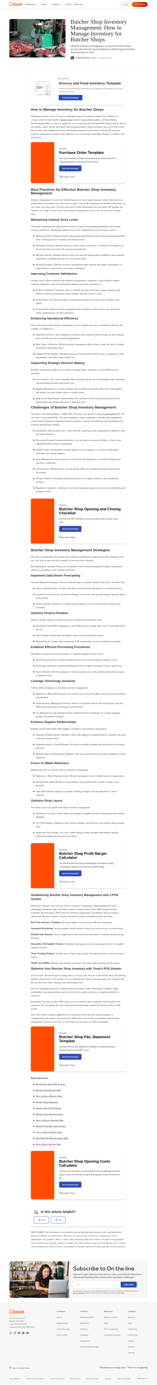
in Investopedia (109, 413)
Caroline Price (83, 58)
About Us (131, 1317)
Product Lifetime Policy (89, 1346)
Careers (131, 1341)
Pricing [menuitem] (68, 4)
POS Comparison (111, 1329)
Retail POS (84, 1323)
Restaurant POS (86, 1317)
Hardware (84, 1335)
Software (84, 1329)
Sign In (59, 1317)
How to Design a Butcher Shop (50, 1120)
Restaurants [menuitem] (30, 4)
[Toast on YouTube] (27, 1332)
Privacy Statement (15, 1379)
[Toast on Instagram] (14, 1332)
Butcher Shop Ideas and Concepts (51, 1126)
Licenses (131, 1352)
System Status (62, 1323)
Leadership (132, 1329)
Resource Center (111, 1317)
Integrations (85, 1341)
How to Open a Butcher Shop (49, 1096)
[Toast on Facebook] (19, 1332)
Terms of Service (75, 1379)
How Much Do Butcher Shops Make (52, 1138)
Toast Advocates (63, 1329)
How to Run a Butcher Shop (48, 1144)
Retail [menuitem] (43, 4)
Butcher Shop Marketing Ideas (49, 1114)
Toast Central (61, 1335)
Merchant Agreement (92, 1379)
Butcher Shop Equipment (47, 1102)
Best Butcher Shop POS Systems (50, 1084)
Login (125, 4)
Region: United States (21, 1368)
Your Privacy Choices (57, 1379)
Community (132, 1335)
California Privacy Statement (36, 1379)
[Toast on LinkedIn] (23, 1332)
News (130, 1323)
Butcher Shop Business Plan (48, 1090)
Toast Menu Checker (112, 1335)
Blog (106, 1323)
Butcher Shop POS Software (48, 1108)
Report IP (108, 1379)
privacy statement (79, 1293)
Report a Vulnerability (124, 1379)
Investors (131, 1346)
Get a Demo (140, 4)
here (122, 1293)
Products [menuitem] (55, 4)
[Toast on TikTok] (10, 1332)
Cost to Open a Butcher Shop (49, 1132)
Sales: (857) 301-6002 (18, 1324)
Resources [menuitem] (78, 4)
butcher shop (66, 119)
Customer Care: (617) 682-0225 (21, 1327)
